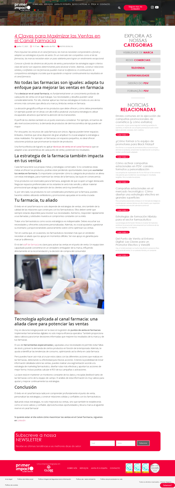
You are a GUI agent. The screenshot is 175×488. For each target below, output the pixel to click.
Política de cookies (11, 485)
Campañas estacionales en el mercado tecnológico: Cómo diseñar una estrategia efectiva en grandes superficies (137, 193)
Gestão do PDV (49, 46)
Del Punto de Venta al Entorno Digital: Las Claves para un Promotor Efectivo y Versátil (135, 241)
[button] (119, 8)
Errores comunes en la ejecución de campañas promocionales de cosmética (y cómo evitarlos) (138, 119)
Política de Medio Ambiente (85, 479)
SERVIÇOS (48, 4)
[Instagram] (152, 7)
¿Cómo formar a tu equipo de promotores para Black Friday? (135, 143)
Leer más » (123, 134)
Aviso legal (8, 479)
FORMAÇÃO (138, 90)
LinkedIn (21, 420)
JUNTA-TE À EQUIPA (62, 4)
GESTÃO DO (138, 83)
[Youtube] (157, 7)
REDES (138, 60)
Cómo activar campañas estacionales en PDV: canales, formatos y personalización (135, 166)
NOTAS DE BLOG (66, 46)
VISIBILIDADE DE (138, 52)
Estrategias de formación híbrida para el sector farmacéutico (136, 218)
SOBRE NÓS (38, 4)
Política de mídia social (25, 479)
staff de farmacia (31, 244)
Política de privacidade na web (111, 479)
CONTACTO (105, 4)
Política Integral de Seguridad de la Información (54, 479)
